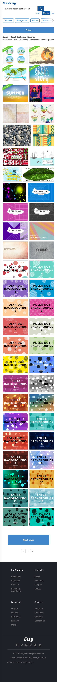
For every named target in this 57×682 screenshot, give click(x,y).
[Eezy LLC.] (28, 639)
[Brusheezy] (9, 3)
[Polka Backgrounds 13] (41, 498)
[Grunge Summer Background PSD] (41, 55)
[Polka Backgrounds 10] (41, 479)
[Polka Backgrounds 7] (15, 460)
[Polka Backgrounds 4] (41, 422)
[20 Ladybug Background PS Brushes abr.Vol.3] (15, 157)
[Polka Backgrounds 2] (41, 403)
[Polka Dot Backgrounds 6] (41, 307)
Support (38, 584)
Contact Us (40, 621)
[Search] (40, 8)
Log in (38, 13)
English (14, 608)
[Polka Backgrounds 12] (15, 498)
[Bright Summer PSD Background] (41, 74)
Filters (28, 30)
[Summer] (42, 113)
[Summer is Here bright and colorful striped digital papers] (43, 135)
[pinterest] (26, 645)
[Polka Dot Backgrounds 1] (15, 269)
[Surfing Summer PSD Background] (15, 93)
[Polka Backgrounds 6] (41, 441)
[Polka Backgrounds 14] (15, 383)
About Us (39, 608)
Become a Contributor (16, 590)
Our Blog (39, 616)
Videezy (15, 584)
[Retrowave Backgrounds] (41, 192)
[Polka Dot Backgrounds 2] (41, 269)
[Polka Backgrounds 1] (41, 364)
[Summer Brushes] (12, 174)
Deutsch (15, 621)
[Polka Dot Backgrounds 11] (15, 364)
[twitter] (21, 645)
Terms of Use (13, 662)
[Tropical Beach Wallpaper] (15, 74)
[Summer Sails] (42, 157)
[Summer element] (14, 192)
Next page (28, 540)
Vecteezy (15, 580)
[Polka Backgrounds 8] (41, 460)
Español (14, 612)
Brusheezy (16, 576)
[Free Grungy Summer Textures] (16, 113)
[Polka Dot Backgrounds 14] (41, 517)
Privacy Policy (27, 662)
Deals (37, 576)
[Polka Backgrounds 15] (41, 383)
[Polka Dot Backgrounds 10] (41, 345)
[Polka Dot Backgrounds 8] (41, 326)
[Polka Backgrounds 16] (15, 403)
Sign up (46, 13)
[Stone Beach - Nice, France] (17, 135)
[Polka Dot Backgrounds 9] (15, 345)
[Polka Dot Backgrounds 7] (15, 326)
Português (16, 616)
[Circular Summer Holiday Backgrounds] (15, 55)
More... (14, 625)
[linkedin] (40, 645)
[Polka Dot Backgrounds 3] (15, 288)
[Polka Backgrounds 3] (15, 422)
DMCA (38, 589)
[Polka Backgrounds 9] (15, 479)
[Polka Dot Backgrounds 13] (15, 517)
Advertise (39, 580)
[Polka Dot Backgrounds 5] (15, 307)
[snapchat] (35, 645)
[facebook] (17, 645)
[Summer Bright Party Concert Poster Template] (41, 93)
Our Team (39, 612)
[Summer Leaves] (38, 174)
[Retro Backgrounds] (41, 231)
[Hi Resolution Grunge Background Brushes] (15, 250)
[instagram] (31, 645)
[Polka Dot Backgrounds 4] (41, 288)
